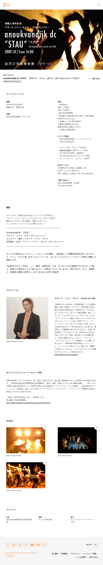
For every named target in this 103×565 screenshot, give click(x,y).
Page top (89, 544)
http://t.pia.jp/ (65, 150)
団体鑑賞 (64, 554)
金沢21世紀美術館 (6, 5)
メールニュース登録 (89, 554)
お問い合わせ (93, 557)
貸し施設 (55, 554)
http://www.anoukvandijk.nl (66, 355)
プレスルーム (75, 554)
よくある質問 (81, 557)
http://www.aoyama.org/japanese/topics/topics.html (28, 403)
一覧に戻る (95, 78)
